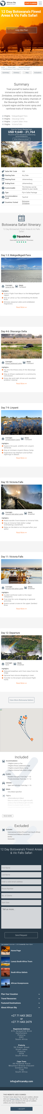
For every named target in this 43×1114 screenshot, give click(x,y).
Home (3, 67)
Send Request (21, 935)
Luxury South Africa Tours (21, 961)
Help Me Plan (21, 30)
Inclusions (37, 72)
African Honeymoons (19, 983)
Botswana (25, 201)
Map (27, 72)
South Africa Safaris (19, 972)
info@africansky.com (21, 1081)
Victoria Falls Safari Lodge (14, 514)
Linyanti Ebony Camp (12, 439)
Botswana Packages (24, 67)
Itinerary (16, 72)
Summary (6, 72)
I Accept (21, 1109)
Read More (20, 307)
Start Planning (31, 3)
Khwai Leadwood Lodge (13, 363)
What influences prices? (21, 139)
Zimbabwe (26, 203)
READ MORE (8, 816)
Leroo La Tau (9, 287)
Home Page (16, 950)
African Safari (12, 67)
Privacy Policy (14, 1099)
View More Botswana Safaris (21, 700)
